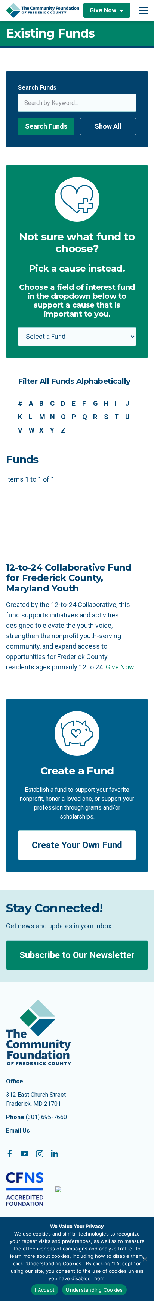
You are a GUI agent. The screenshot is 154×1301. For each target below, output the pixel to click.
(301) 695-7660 (46, 1117)
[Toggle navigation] (144, 10)
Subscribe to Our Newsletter (77, 955)
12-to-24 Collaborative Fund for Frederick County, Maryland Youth (69, 578)
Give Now (103, 10)
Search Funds (37, 87)
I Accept (45, 1290)
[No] (144, 1259)
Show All (108, 126)
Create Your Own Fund (77, 845)
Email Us (18, 1130)
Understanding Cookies (94, 1290)
